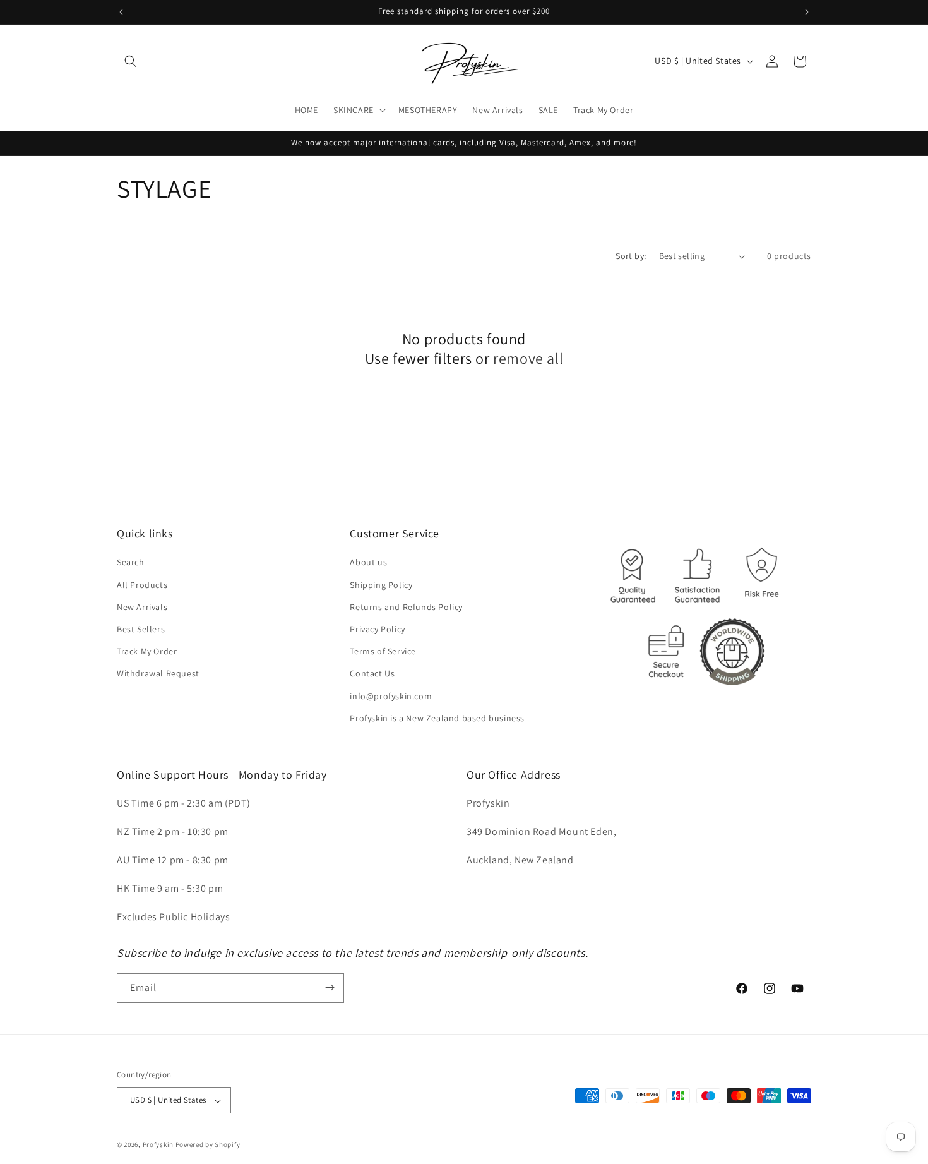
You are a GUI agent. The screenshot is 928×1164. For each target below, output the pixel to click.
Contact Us (372, 674)
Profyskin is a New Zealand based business (437, 718)
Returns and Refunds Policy (406, 607)
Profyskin (158, 1145)
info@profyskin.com (391, 696)
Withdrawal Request (158, 674)
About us (368, 562)
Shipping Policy (381, 585)
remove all (528, 358)
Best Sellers (141, 629)
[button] (131, 61)
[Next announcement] (807, 12)
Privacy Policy (377, 629)
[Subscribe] (329, 987)
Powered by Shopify (208, 1145)
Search (131, 562)
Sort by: (631, 255)
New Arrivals (142, 607)
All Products (142, 585)
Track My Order (147, 651)
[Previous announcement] (121, 12)
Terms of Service (383, 651)
